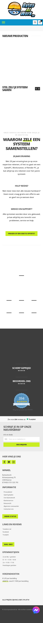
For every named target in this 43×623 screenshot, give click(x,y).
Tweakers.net (7, 529)
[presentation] (36, 88)
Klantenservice (8, 500)
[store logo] (21, 10)
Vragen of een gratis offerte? (21, 233)
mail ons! (8, 544)
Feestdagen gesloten (9, 565)
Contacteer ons (8, 509)
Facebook (6, 532)
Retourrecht (7, 503)
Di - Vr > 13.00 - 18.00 (9, 560)
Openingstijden (8, 495)
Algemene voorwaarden (11, 506)
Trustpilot (6, 535)
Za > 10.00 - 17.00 (8, 562)
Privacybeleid (7, 492)
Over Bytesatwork (9, 498)
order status (10, 516)
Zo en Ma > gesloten (9, 557)
